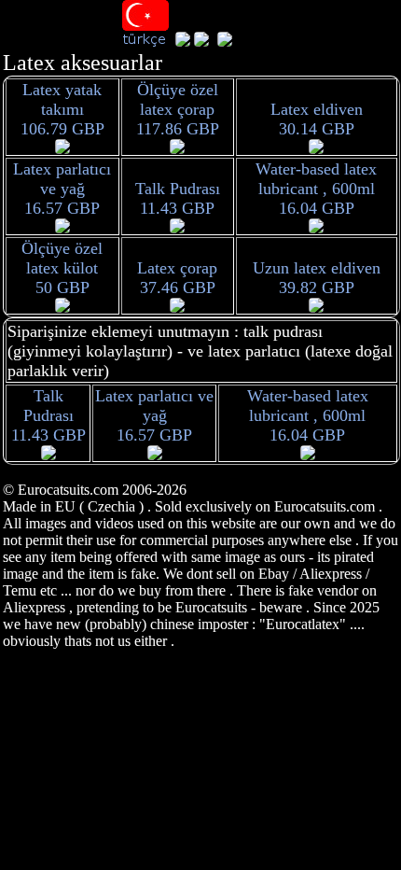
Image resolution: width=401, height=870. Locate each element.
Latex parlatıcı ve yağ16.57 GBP (62, 189)
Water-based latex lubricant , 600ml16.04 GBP (316, 189)
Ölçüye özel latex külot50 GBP (62, 268)
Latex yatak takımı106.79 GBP (62, 109)
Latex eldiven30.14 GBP (316, 119)
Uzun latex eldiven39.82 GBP (316, 278)
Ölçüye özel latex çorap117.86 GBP (177, 109)
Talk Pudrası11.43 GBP (177, 198)
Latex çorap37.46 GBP (177, 278)
